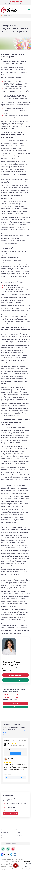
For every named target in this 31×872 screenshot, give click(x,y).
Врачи (3, 835)
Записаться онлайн (15, 675)
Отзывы (18, 833)
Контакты (19, 835)
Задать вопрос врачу (15, 680)
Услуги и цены (5, 833)
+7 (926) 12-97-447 (11, 697)
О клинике (4, 830)
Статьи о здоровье (8, 15)
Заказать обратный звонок (15, 707)
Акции (3, 838)
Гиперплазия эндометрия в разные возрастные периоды (16, 16)
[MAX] (5, 854)
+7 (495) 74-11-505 (11, 694)
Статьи (18, 830)
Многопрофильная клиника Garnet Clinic (15, 780)
